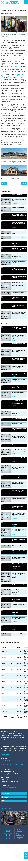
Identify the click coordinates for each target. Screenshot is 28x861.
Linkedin (6, 793)
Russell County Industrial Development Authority (13, 847)
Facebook (7, 797)
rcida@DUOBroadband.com (8, 787)
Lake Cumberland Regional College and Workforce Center (12, 75)
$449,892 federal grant (6, 107)
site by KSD (3, 852)
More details (14, 203)
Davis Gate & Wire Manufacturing (11, 66)
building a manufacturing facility (10, 62)
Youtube (6, 801)
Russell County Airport (14, 106)
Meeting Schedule (6, 808)
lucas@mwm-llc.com (7, 760)
